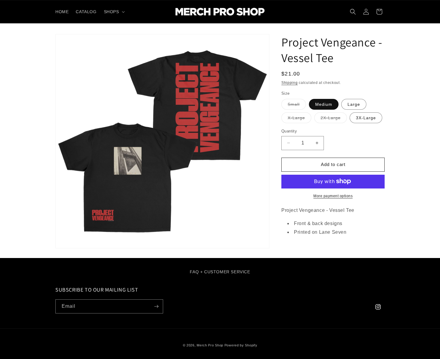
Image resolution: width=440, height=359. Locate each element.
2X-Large (334, 119)
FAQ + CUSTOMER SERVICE (220, 271)
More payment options (333, 196)
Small (297, 106)
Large (354, 104)
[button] (113, 11)
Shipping (289, 83)
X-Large (299, 119)
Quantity (289, 131)
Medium (323, 104)
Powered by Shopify (240, 345)
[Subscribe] (156, 306)
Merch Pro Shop (210, 345)
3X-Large (366, 117)
